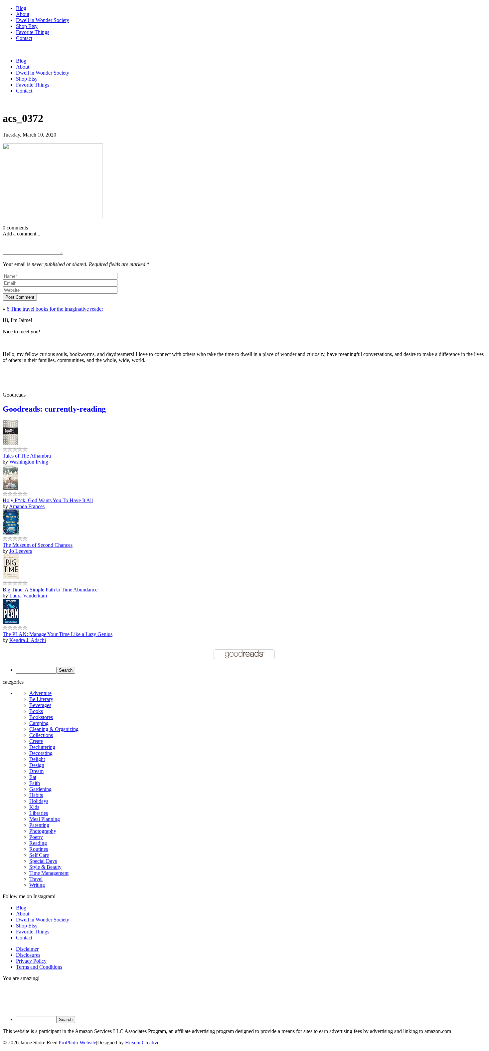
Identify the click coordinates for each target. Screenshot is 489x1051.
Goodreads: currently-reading (54, 409)
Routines (38, 849)
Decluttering (42, 747)
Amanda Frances (27, 506)
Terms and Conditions (39, 967)
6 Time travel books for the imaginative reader (55, 309)
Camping (39, 723)
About (22, 14)
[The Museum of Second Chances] (11, 532)
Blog (21, 8)
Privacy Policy (31, 961)
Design (36, 765)
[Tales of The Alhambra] (10, 443)
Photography (42, 831)
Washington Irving (28, 462)
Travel (36, 879)
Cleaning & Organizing (54, 729)
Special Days (43, 861)
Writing (37, 885)
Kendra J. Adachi (27, 640)
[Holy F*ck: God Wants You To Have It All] (10, 488)
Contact (24, 38)
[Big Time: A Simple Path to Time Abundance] (11, 577)
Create (36, 741)
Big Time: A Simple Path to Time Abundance (50, 589)
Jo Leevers (20, 551)
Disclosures (28, 955)
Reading (38, 843)
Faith (34, 783)
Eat (32, 777)
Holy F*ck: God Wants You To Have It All (48, 500)
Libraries (38, 813)
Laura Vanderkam (28, 595)
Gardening (40, 789)
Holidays (38, 801)
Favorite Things (32, 32)
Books (36, 711)
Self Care (39, 855)
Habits (36, 795)
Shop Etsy (27, 26)
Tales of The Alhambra (27, 456)
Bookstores (41, 717)
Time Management (49, 873)
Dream (36, 771)
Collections (41, 735)
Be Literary (41, 699)
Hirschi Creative (142, 1042)
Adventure (40, 693)
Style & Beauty (45, 867)
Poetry (36, 837)
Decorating (41, 753)
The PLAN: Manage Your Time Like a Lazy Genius (57, 634)
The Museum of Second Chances (38, 545)
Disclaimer (27, 949)
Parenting (39, 825)
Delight (37, 759)
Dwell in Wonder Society (42, 20)
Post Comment (19, 297)
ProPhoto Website (77, 1042)
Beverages (40, 705)
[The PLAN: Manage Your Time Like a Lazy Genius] (11, 622)
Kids (34, 807)
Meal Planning (44, 819)
